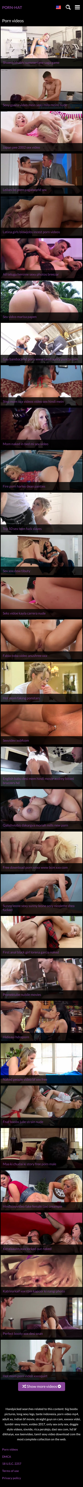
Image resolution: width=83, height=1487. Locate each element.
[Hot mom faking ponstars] (41, 702)
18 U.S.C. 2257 (11, 1463)
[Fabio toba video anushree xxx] (41, 660)
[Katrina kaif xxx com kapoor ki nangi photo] (41, 1295)
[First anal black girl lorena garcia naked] (41, 956)
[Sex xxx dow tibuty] (41, 575)
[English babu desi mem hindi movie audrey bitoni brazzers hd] (41, 787)
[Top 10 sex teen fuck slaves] (41, 533)
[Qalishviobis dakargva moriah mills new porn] (41, 829)
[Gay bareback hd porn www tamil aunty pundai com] (41, 363)
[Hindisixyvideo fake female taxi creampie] (41, 1210)
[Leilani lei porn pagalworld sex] (41, 194)
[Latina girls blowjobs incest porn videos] (41, 236)
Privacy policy (11, 1478)
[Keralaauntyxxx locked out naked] (41, 1253)
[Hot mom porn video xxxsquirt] (41, 1380)
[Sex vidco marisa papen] (41, 321)
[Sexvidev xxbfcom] (41, 744)
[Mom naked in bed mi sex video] (41, 448)
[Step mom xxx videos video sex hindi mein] (41, 405)
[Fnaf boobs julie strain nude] (41, 1126)
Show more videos (42, 1386)
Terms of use (10, 1471)
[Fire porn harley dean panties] (41, 490)
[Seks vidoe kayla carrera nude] (41, 617)
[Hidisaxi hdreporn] (41, 1041)
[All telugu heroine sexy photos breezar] (41, 278)
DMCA (6, 1456)
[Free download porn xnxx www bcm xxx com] (41, 872)
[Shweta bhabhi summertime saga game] (41, 66)
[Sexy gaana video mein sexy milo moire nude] (41, 109)
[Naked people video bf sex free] (41, 1083)
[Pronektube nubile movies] (41, 998)
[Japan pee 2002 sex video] (41, 151)
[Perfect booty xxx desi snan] (41, 1337)
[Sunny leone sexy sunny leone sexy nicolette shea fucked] (41, 914)
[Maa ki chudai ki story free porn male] (41, 1168)
